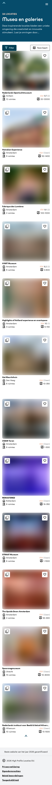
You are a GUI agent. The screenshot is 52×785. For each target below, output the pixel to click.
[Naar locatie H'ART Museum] (26, 241)
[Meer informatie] (7, 56)
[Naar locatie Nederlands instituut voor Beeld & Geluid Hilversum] (26, 703)
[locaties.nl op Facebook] (39, 779)
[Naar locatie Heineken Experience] (26, 128)
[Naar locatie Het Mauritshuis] (26, 355)
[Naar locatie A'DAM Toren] (26, 419)
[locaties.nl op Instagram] (32, 779)
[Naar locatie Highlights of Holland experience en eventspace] (26, 298)
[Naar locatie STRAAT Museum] (26, 533)
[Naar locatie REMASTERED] (26, 476)
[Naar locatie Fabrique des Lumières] (26, 185)
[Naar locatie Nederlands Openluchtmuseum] (26, 71)
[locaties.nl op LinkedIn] (47, 779)
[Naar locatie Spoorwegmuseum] (26, 646)
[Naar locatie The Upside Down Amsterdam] (26, 589)
